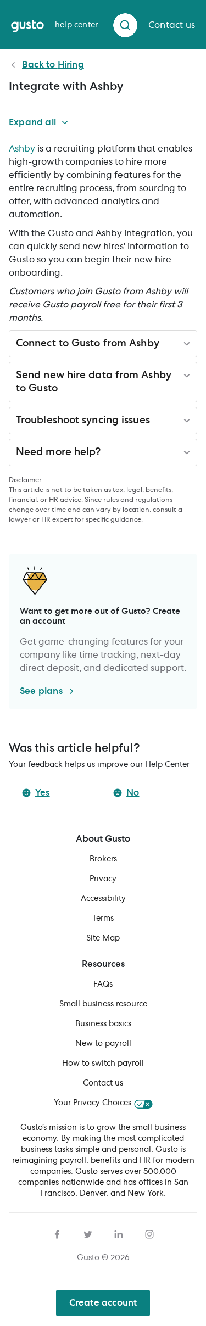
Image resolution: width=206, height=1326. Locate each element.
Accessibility (103, 899)
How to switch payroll (103, 1063)
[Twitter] (87, 1232)
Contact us (103, 1083)
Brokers (103, 859)
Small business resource (103, 1004)
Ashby (22, 148)
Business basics (103, 1024)
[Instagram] (149, 1232)
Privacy (103, 879)
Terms (103, 918)
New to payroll (103, 1044)
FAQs (103, 984)
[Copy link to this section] (166, 345)
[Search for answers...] (125, 25)
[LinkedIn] (118, 1232)
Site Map (103, 938)
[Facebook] (57, 1232)
